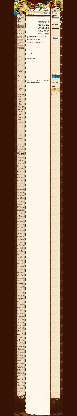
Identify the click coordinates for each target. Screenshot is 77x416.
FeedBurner (57, 22)
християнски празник (20, 377)
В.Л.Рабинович (18, 186)
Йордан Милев (19, 244)
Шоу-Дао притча (19, 384)
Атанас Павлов (19, 174)
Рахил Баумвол (22, 343)
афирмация (22, 175)
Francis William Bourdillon (19, 391)
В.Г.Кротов (22, 185)
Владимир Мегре (19, 195)
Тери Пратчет (18, 366)
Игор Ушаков (22, 232)
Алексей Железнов (19, 163)
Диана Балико (22, 210)
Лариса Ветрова (23, 259)
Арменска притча (19, 171)
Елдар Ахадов (22, 221)
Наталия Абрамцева (21, 283)
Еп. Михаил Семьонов (22, 225)
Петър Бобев (20, 304)
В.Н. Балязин (23, 186)
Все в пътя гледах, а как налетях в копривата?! (21, 99)
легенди (20, 262)
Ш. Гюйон (22, 382)
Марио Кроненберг (22, 272)
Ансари (23, 169)
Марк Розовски (18, 274)
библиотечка (18, 181)
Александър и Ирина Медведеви (21, 159)
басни (20, 178)
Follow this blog (55, 38)
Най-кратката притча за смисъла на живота (21, 107)
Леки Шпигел (21, 263)
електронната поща (20, 27)
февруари (19, 138)
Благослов (19, 96)
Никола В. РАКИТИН (22, 286)
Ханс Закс (21, 372)
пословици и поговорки (20, 306)
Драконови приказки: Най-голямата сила (21, 117)
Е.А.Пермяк (18, 216)
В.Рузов (21, 188)
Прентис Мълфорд (19, 307)
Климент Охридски (21, 251)
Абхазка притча (22, 151)
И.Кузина (22, 227)
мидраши (23, 275)
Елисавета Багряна (19, 224)
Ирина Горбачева (20, 239)
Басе (17, 178)
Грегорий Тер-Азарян (20, 201)
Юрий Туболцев (19, 388)
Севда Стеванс (20, 351)
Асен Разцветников (21, 172)
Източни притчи (19, 233)
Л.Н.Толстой (18, 259)
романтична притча (19, 346)
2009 (18, 144)
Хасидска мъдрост (22, 373)
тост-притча (19, 367)
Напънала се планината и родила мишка (20, 129)
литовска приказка (19, 265)
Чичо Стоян (18, 381)
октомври (19, 61)
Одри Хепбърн (18, 290)
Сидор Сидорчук (22, 355)
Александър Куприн (20, 160)
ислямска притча (20, 242)
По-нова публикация (29, 80)
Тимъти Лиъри (23, 366)
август (19, 64)
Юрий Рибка (18, 387)
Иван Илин (21, 229)
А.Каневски (18, 148)
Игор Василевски (22, 230)
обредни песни (22, 289)
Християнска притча (20, 376)
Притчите (35, 1)
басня (22, 178)
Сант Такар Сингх (20, 349)
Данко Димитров (22, 203)
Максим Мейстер (23, 268)
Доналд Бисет (22, 213)
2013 (18, 56)
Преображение (20, 119)
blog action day (22, 390)
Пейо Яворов (21, 301)
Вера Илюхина (21, 191)
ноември (19, 60)
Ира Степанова (23, 238)
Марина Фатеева (20, 271)
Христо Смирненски (19, 378)
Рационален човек (20, 69)
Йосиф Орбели (22, 245)
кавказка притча (19, 247)
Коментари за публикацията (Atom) (35, 82)
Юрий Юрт (23, 388)
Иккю (24, 233)
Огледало (19, 74)
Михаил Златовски (19, 277)
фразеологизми (19, 370)
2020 (18, 50)
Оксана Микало (23, 290)
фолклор (18, 369)
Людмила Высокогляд (22, 266)
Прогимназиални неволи (20, 30)
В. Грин (18, 185)
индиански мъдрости (19, 235)
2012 (18, 57)
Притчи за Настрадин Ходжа (21, 336)
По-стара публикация (46, 80)
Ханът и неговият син (21, 90)
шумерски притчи (20, 385)
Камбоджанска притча (22, 248)
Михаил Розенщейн (22, 278)
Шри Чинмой (23, 384)
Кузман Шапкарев (20, 257)
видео (21, 192)
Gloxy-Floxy (19, 22)
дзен (17, 209)
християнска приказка (20, 375)
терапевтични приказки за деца (21, 365)
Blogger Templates (57, 93)
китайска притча (22, 250)
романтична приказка (21, 345)
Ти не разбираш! (20, 65)
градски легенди (22, 200)
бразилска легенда (22, 183)
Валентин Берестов (22, 189)
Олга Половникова (22, 293)
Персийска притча (22, 302)
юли (19, 131)
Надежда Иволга (19, 280)
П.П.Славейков (18, 298)
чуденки (22, 381)
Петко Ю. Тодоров (19, 303)
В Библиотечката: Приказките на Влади (20, 89)
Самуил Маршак (23, 348)
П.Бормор (23, 296)
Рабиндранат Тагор (19, 342)
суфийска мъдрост (19, 360)
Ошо (20, 296)
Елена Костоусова (22, 222)
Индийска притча (22, 236)
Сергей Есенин (22, 352)
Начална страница (30, 12)
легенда (23, 261)
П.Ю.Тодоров (19, 299)
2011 (18, 141)
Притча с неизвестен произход (21, 334)
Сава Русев (18, 348)
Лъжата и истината (20, 80)
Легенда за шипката (21, 109)
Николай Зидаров (20, 287)
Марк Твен (22, 274)
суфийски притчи (22, 361)
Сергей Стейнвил (19, 354)
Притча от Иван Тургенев (20, 318)
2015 (18, 53)
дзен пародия (20, 209)
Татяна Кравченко (19, 364)
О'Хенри (19, 289)
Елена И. (18, 222)
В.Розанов (18, 188)
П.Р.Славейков (23, 298)
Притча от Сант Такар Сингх (21, 327)
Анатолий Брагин (22, 166)
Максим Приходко (20, 269)
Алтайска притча (19, 165)
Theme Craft (52, 94)
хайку (18, 372)
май (18, 134)
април (19, 135)
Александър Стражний (20, 162)
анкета (20, 169)
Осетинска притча (20, 295)
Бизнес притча (23, 181)
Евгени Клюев (19, 218)
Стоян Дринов (22, 358)
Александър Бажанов (20, 156)
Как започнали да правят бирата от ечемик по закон (21, 122)
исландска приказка (22, 241)
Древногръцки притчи (20, 215)
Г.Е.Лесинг (22, 197)
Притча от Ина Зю (19, 319)
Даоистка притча (22, 204)
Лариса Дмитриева (20, 260)
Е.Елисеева (22, 216)
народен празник (21, 281)
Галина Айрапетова (19, 198)
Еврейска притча (22, 219)
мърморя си (18, 279)
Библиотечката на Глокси (31, 14)
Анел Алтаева (19, 168)
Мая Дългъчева (18, 275)
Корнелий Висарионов (22, 256)
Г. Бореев (18, 197)
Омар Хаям (23, 294)
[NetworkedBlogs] (55, 37)
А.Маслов (22, 149)
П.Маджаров (20, 297)
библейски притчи (19, 180)
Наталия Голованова (19, 284)
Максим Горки (18, 268)
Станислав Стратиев (19, 357)
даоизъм (18, 204)
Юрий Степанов (23, 387)
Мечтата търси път (20, 79)
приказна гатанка (22, 308)
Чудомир (18, 382)
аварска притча (19, 152)
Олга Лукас (19, 292)
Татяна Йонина (22, 363)
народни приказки (19, 282)
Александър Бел (19, 157)
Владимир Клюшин (22, 194)
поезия (23, 305)
